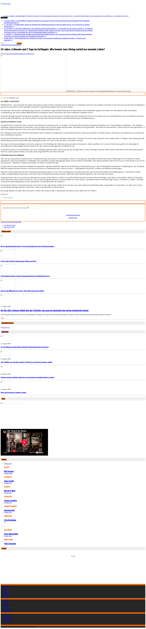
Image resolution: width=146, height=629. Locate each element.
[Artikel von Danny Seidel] (8, 473)
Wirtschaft (34, 16)
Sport (66, 16)
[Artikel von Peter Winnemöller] (6, 526)
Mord (30, 54)
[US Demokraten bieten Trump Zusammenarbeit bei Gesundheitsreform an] (8, 273)
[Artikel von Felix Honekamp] (8, 512)
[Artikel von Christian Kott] (8, 503)
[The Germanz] (24, 4)
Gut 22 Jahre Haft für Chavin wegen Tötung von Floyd (18, 261)
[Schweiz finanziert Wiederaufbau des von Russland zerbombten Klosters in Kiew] (6, 371)
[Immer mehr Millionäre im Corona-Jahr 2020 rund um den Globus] (8, 287)
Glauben (48, 16)
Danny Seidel (9, 481)
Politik (27, 16)
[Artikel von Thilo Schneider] (8, 536)
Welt (23, 16)
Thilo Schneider (10, 544)
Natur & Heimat (114, 16)
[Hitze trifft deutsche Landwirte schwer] (6, 386)
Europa (16, 16)
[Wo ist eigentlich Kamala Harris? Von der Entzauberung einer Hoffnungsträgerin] (8, 243)
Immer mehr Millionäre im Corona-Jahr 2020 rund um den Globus (22, 291)
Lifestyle (41, 16)
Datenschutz (7, 621)
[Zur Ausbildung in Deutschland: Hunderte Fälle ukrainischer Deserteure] (6, 340)
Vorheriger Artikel (10, 225)
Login (5, 624)
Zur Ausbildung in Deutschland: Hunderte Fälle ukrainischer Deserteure (25, 347)
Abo (5, 614)
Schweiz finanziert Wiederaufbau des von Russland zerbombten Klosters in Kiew (27, 377)
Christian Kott (9, 510)
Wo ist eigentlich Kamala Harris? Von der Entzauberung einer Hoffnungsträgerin (27, 246)
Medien (86, 16)
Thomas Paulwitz (10, 501)
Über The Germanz (9, 618)
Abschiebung (10, 54)
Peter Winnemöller (11, 534)
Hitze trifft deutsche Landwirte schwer (13, 393)
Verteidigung (94, 16)
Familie (80, 16)
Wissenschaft (103, 16)
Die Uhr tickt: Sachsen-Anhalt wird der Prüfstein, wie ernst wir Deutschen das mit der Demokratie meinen (45, 310)
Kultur (53, 16)
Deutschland (8, 16)
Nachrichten (5, 332)
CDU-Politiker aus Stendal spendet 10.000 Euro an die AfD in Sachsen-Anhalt (26, 362)
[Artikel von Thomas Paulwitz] (8, 493)
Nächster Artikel (9, 227)
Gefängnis (18, 54)
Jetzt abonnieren (73, 218)
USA (33, 54)
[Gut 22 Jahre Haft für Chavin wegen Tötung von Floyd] (8, 258)
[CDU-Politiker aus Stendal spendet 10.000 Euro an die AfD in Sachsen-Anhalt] (6, 356)
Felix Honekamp (10, 520)
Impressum (7, 619)
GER (5, 98)
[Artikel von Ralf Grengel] (8, 464)
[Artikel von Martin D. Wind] (8, 483)
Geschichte (60, 16)
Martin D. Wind (9, 491)
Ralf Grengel (9, 471)
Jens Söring (24, 54)
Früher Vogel (73, 16)
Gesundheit (124, 16)
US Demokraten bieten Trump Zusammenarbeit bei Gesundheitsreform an (25, 276)
